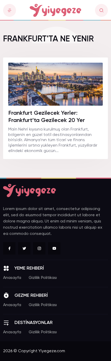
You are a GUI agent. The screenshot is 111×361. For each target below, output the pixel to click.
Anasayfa (12, 278)
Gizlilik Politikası (43, 278)
